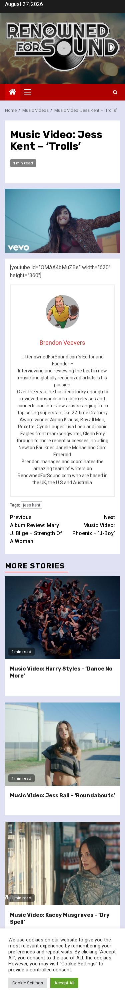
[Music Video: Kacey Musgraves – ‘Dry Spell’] (62, 863)
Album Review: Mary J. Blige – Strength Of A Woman (36, 529)
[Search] (115, 92)
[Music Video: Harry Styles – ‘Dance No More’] (62, 617)
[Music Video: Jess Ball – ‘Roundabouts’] (62, 744)
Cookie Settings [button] (27, 982)
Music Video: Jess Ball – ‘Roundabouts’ (62, 795)
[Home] (12, 92)
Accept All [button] (64, 982)
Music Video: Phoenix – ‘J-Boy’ (93, 525)
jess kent (31, 504)
